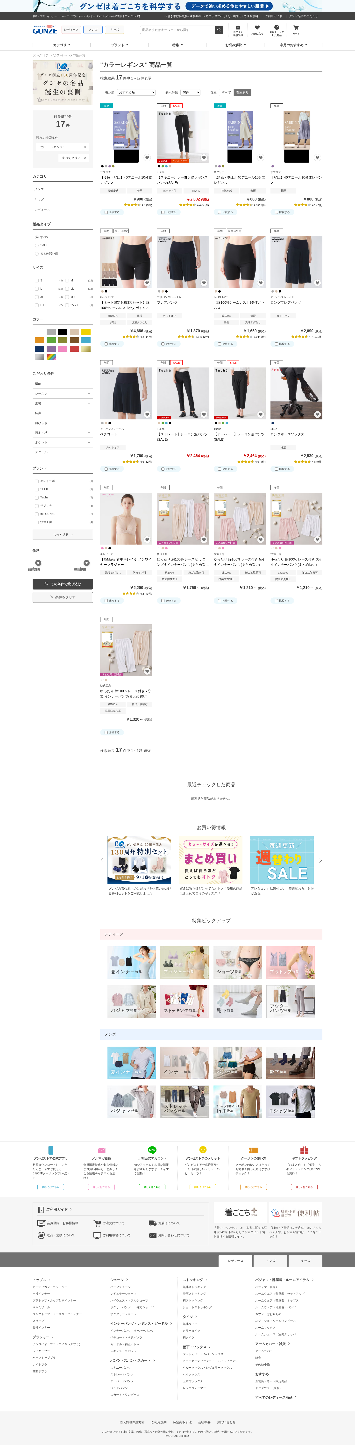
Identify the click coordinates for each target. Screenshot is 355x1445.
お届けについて (169, 1223)
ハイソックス (191, 1374)
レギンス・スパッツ (123, 1351)
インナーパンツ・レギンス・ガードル (139, 1323)
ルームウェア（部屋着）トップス (277, 1300)
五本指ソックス (193, 1381)
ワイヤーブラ (41, 1351)
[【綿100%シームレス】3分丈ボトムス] (240, 262)
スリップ (38, 1321)
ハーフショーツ (120, 1287)
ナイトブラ (40, 1364)
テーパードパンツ (122, 1381)
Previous (101, 860)
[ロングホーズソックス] (296, 393)
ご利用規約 (159, 1422)
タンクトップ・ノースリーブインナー (57, 1314)
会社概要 (204, 1422)
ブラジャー (41, 1337)
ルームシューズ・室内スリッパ (275, 1334)
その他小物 (262, 1364)
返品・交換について (61, 1235)
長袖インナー (41, 1327)
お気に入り (147, 157)
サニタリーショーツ (123, 1314)
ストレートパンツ (122, 1374)
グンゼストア (45, 30)
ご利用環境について (117, 1235)
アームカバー (264, 1351)
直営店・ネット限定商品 (271, 1381)
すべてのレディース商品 (273, 1397)
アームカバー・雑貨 (270, 1344)
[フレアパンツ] (183, 262)
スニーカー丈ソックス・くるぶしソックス (210, 1361)
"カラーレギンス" (50, 146)
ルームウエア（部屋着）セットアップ (280, 1293)
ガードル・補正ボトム (124, 1344)
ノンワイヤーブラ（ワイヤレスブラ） (57, 1344)
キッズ (114, 29)
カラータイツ (191, 1330)
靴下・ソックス (194, 1347)
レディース (71, 29)
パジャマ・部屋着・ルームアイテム (282, 1280)
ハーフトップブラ (44, 1357)
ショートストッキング (197, 1307)
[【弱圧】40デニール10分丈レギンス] (296, 137)
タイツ (188, 1317)
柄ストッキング (193, 1300)
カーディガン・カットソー (50, 1287)
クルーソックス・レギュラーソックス (207, 1367)
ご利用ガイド (273, 16)
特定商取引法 (182, 1422)
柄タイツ (188, 1337)
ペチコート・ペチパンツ (126, 1337)
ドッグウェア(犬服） (268, 1388)
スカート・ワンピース (124, 1394)
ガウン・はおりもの (268, 1314)
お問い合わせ (226, 1422)
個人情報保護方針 (132, 1422)
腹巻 (258, 1357)
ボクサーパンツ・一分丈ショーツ (132, 1307)
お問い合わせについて (174, 1235)
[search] (219, 30)
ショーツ (117, 1280)
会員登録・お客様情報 (62, 1223)
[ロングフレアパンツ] (296, 262)
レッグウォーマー (194, 1388)
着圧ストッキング (194, 1293)
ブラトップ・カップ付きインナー (54, 1300)
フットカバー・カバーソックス (203, 1354)
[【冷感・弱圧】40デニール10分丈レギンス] (126, 137)
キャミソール (41, 1307)
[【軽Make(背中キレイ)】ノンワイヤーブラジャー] (126, 519)
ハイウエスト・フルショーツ (129, 1300)
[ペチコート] (126, 393)
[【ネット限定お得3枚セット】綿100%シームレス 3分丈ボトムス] (126, 262)
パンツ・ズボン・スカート (130, 1360)
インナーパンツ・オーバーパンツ (132, 1330)
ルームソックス (265, 1327)
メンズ (93, 29)
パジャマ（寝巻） (266, 1287)
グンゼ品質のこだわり (303, 16)
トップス (39, 1280)
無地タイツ (190, 1324)
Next (321, 860)
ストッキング (193, 1280)
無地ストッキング (194, 1287)
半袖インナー (41, 1293)
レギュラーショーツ (123, 1293)
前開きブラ (40, 1371)
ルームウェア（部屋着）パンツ (275, 1307)
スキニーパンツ (120, 1367)
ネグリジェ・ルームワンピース (275, 1321)
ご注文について (114, 1223)
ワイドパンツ (119, 1388)
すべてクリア (71, 158)
